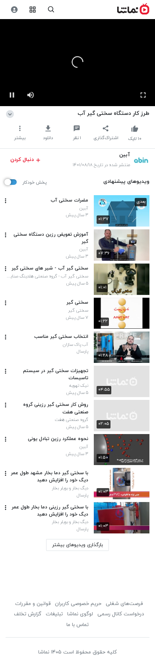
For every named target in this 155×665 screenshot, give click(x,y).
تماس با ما (77, 624)
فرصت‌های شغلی (124, 603)
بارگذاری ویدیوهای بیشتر (77, 545)
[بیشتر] (6, 201)
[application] (77, 62)
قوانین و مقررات (32, 603)
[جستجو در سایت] (51, 9)
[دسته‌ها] (32, 9)
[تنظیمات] (14, 9)
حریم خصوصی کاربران (78, 603)
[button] (77, 62)
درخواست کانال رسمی (120, 614)
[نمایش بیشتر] (11, 113)
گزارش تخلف (27, 614)
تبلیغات (54, 614)
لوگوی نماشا (80, 614)
